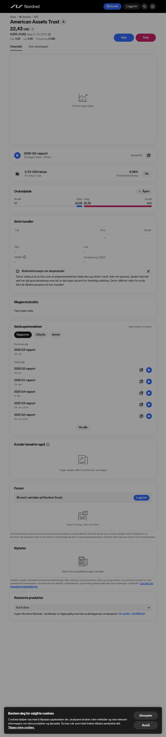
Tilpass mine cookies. (21, 727)
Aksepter (145, 715)
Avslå (146, 725)
